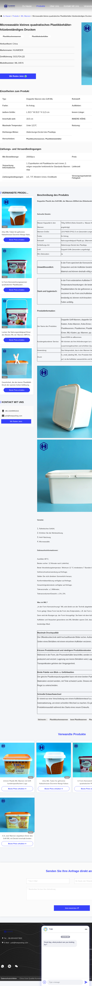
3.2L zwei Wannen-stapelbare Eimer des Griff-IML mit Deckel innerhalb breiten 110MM (17, 837)
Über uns (54, 6)
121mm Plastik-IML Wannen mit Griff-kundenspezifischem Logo (17, 782)
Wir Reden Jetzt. (16, 76)
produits (15, 16)
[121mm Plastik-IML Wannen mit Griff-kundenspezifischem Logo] (17, 760)
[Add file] (44, 982)
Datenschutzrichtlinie (9, 978)
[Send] (86, 982)
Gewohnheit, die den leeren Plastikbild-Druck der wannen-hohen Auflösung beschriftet (16, 384)
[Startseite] (10, 6)
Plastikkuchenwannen (59, 719)
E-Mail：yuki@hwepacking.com (16, 943)
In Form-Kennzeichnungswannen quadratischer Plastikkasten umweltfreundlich (14, 284)
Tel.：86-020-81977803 (13, 938)
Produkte (40, 6)
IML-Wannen (25, 16)
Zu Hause (27, 6)
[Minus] (86, 929)
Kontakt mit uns (71, 6)
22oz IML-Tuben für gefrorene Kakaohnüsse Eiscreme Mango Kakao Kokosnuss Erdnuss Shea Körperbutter (16, 234)
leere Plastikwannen (78, 719)
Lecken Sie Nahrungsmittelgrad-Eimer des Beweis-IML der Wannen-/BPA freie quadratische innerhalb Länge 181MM (16, 334)
